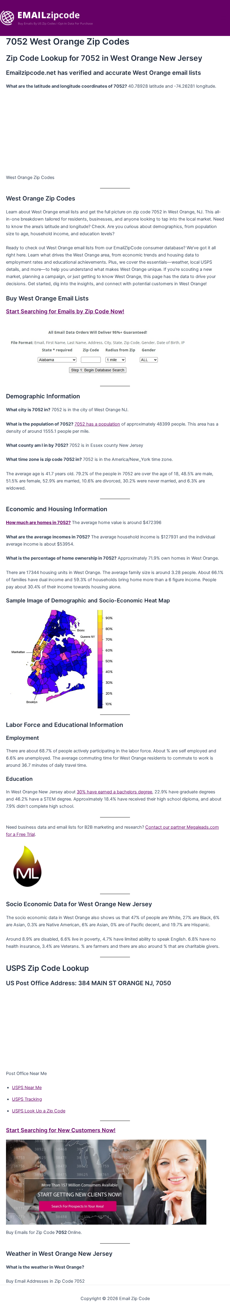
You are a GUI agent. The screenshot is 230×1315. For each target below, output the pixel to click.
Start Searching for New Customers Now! (61, 1130)
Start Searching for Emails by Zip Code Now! (65, 311)
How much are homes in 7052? (38, 522)
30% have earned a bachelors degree (114, 792)
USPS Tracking (27, 1099)
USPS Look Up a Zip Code (38, 1111)
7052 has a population (97, 424)
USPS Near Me (27, 1087)
